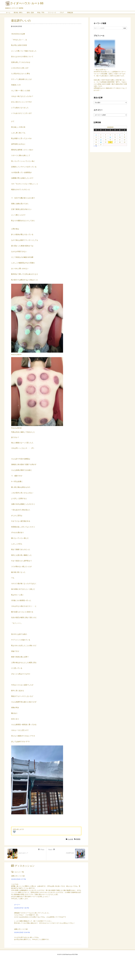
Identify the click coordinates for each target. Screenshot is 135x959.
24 (101, 142)
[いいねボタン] (14, 831)
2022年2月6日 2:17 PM (18, 879)
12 (110, 137)
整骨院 (78, 839)
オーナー (17, 905)
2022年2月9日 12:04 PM (22, 932)
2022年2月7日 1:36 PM (21, 908)
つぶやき (70, 839)
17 (100, 139)
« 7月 (95, 146)
